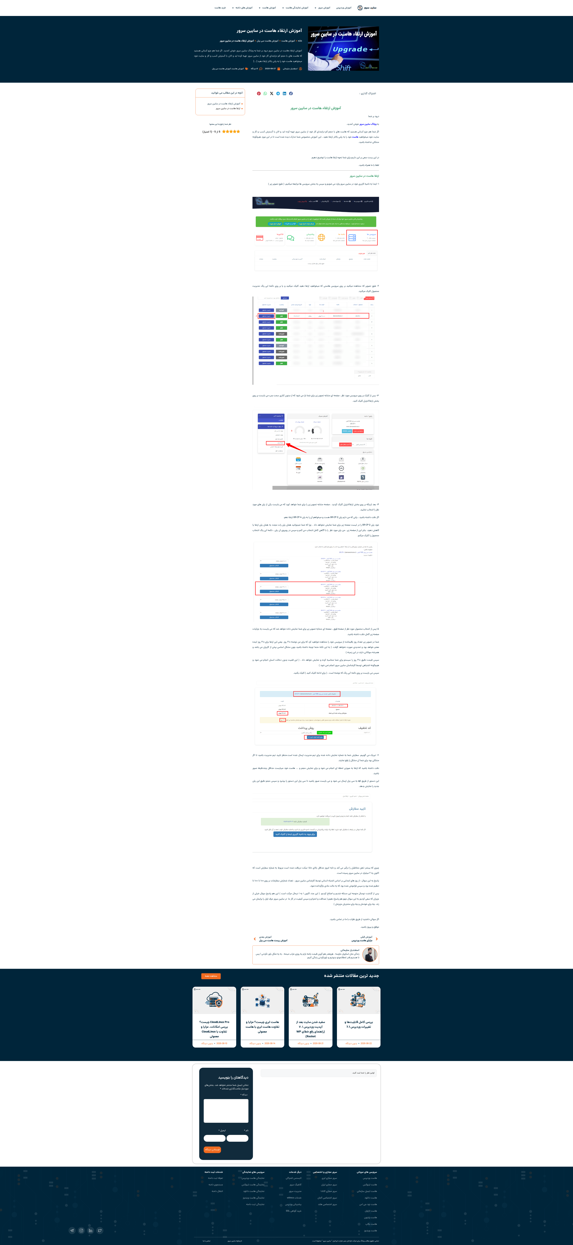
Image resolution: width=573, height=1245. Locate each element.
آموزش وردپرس (343, 8)
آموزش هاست (269, 8)
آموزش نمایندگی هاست (297, 8)
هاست (355, 137)
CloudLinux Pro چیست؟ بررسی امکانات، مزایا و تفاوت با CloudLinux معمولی (214, 1029)
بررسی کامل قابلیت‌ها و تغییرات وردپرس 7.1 (359, 1025)
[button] (291, 93)
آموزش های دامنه (244, 8)
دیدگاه (243, 1095)
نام (246, 1130)
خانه (300, 41)
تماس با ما (206, 1241)
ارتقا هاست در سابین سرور (227, 108)
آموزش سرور (324, 8)
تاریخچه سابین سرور (235, 1241)
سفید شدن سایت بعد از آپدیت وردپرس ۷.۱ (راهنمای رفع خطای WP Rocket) (310, 1029)
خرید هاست (220, 8)
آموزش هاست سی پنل (267, 41)
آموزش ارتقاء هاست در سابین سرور (223, 104)
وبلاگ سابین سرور (367, 124)
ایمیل (222, 1130)
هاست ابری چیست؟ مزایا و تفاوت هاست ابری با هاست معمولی (262, 1027)
